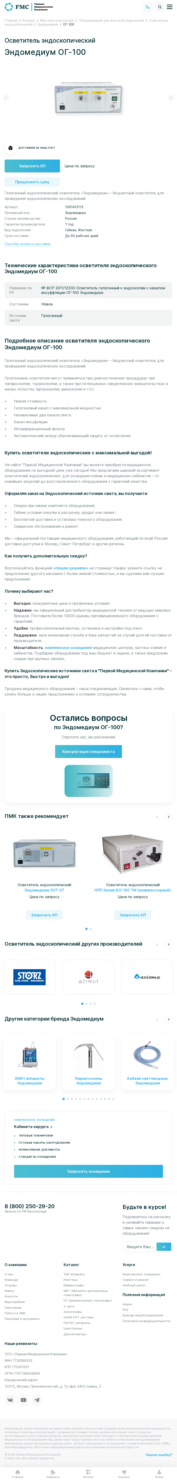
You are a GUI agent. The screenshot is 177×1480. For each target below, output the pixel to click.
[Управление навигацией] (169, 7)
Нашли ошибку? (159, 1455)
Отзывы (11, 1285)
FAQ (125, 1309)
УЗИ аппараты (74, 1274)
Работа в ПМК (15, 1313)
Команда (11, 1280)
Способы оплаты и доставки (27, 244)
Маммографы (74, 1285)
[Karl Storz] (29, 977)
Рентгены (71, 1280)
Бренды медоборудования (143, 1315)
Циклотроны (73, 1328)
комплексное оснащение (68, 647)
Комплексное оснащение (141, 1274)
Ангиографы (73, 1312)
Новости (11, 1296)
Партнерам (13, 1307)
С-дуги (69, 1306)
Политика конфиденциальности (147, 1321)
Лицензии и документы (22, 1318)
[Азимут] (88, 977)
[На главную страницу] (29, 6)
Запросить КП (32, 166)
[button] (6, 97)
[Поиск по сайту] (160, 7)
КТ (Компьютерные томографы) (88, 1300)
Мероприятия (15, 1302)
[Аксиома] (147, 977)
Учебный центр (134, 1285)
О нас (9, 1274)
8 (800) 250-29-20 (30, 1206)
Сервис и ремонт (136, 1280)
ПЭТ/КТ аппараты (77, 1323)
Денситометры (75, 1334)
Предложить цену (32, 182)
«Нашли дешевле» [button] (71, 568)
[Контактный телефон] (148, 7)
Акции (127, 1304)
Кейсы (9, 1291)
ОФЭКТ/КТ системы (79, 1317)
